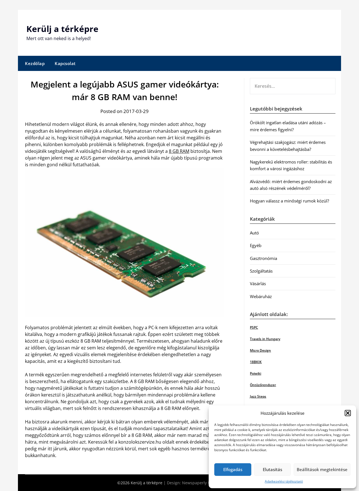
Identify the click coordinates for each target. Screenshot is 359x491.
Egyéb (255, 245)
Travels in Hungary (265, 338)
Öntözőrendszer (263, 384)
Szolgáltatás (261, 271)
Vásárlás (258, 283)
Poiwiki (255, 373)
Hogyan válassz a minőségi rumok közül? (289, 201)
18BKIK (256, 361)
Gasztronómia (263, 258)
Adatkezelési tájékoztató (284, 481)
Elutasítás (272, 469)
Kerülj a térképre (62, 28)
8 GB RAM (179, 151)
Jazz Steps (258, 396)
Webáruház (261, 296)
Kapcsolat (65, 63)
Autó (254, 233)
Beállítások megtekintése (322, 469)
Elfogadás (232, 469)
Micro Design (260, 350)
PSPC (254, 327)
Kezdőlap (35, 63)
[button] (348, 413)
